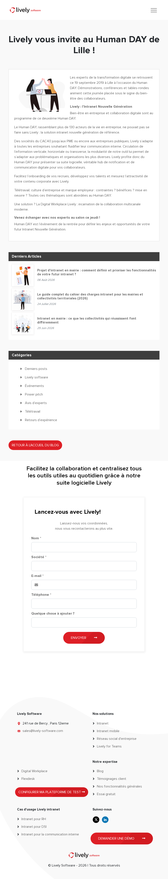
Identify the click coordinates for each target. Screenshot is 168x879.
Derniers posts (36, 369)
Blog (100, 771)
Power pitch (34, 394)
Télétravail (32, 411)
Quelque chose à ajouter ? (53, 613)
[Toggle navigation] (153, 9)
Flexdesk (28, 779)
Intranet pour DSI (34, 827)
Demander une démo (116, 838)
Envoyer (79, 638)
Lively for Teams (109, 746)
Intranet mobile (108, 731)
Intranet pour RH (33, 819)
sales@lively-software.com (43, 731)
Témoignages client (111, 779)
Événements (34, 386)
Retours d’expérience (41, 420)
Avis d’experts (36, 403)
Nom (36, 538)
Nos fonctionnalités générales (119, 786)
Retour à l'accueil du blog (35, 445)
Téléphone (41, 594)
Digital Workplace (34, 771)
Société (38, 557)
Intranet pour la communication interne (50, 834)
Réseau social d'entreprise (116, 739)
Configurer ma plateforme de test (50, 792)
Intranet (102, 723)
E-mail (37, 576)
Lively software (36, 377)
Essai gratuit (106, 794)
